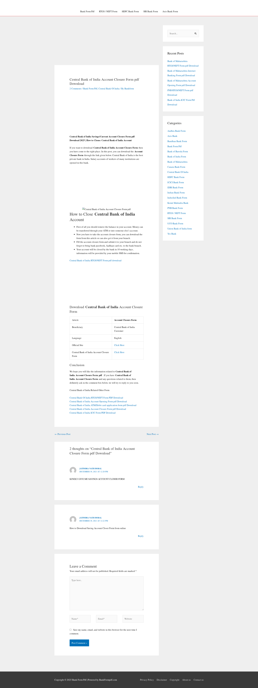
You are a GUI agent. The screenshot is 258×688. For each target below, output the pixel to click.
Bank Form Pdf (87, 11)
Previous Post (62, 434)
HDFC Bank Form (130, 11)
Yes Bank (171, 233)
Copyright (174, 679)
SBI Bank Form (150, 11)
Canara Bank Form (176, 166)
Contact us (199, 679)
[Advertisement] (106, 45)
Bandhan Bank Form (177, 141)
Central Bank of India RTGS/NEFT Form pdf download (95, 260)
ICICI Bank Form (175, 182)
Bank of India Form (176, 156)
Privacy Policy (147, 679)
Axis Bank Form (170, 11)
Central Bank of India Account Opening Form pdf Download (98, 401)
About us (186, 679)
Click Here (119, 345)
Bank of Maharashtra (177, 161)
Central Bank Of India (108, 88)
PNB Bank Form (175, 208)
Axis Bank (172, 135)
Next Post (153, 434)
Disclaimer (162, 679)
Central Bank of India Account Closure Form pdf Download (98, 408)
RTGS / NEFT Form (108, 11)
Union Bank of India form (179, 228)
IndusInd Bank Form (177, 197)
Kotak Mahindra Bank (177, 202)
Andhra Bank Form (176, 130)
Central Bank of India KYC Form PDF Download (93, 412)
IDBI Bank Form (175, 187)
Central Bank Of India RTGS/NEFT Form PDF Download (96, 397)
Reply (141, 486)
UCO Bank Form (175, 223)
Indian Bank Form (176, 192)
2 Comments (75, 88)
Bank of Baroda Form (177, 151)
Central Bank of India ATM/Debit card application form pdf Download (103, 405)
